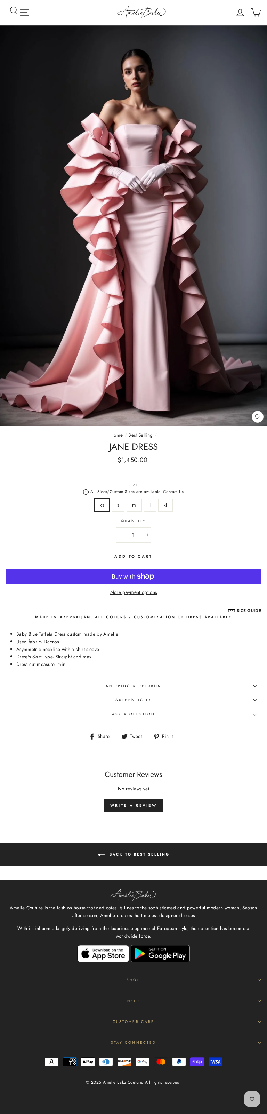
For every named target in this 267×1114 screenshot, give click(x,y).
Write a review (133, 805)
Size (133, 485)
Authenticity (133, 699)
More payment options (133, 592)
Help (133, 1000)
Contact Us (173, 491)
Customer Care (133, 1021)
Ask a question (133, 714)
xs (102, 504)
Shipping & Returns (133, 686)
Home (116, 434)
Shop (133, 979)
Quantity (133, 521)
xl (165, 504)
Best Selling (140, 434)
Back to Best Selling (138, 854)
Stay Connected (133, 1042)
